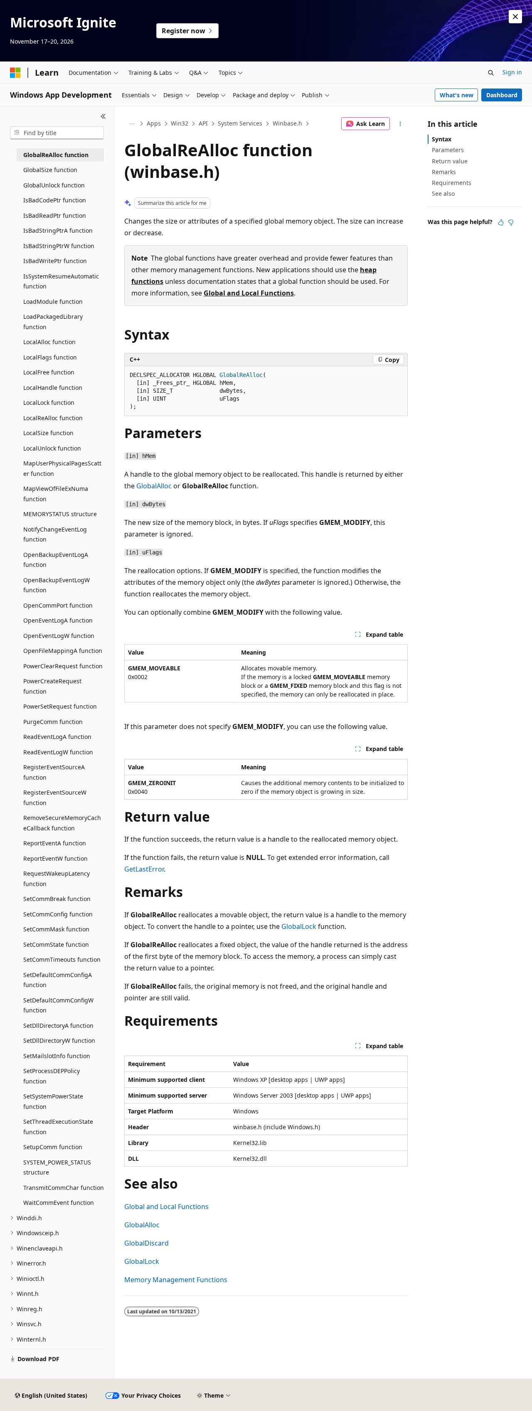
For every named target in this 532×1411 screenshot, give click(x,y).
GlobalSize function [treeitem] (50, 170)
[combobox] (57, 133)
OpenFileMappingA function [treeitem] (62, 651)
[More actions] (400, 124)
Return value (450, 161)
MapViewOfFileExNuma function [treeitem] (55, 494)
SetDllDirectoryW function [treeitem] (59, 1040)
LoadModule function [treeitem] (53, 301)
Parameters (448, 150)
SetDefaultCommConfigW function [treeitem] (58, 1005)
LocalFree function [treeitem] (48, 372)
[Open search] (491, 72)
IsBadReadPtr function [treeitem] (54, 215)
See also (443, 193)
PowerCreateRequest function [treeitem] (52, 686)
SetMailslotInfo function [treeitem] (56, 1056)
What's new (456, 95)
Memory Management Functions (175, 1279)
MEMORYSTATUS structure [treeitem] (60, 514)
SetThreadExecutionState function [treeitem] (58, 1127)
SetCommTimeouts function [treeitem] (62, 959)
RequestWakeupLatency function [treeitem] (56, 878)
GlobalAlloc (154, 485)
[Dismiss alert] (515, 16)
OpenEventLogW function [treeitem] (58, 636)
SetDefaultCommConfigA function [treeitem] (57, 980)
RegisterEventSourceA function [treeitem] (54, 772)
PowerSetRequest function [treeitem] (60, 706)
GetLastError (144, 869)
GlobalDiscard (146, 1243)
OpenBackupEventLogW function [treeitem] (56, 585)
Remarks (444, 172)
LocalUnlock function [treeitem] (52, 448)
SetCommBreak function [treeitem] (57, 899)
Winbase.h (287, 123)
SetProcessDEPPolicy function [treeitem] (51, 1076)
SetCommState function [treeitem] (56, 944)
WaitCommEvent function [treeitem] (58, 1203)
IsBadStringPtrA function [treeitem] (58, 230)
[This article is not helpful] (511, 222)
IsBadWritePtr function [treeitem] (55, 261)
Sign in (512, 72)
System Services (240, 123)
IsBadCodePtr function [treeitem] (54, 200)
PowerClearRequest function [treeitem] (63, 666)
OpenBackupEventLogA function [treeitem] (55, 560)
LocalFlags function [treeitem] (50, 357)
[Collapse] (103, 116)
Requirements (451, 183)
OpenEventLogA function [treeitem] (58, 620)
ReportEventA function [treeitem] (54, 843)
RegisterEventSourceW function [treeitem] (54, 797)
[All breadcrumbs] (131, 124)
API (203, 123)
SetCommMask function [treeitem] (56, 929)
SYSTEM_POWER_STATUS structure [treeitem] (57, 1167)
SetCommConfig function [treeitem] (58, 914)
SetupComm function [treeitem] (52, 1147)
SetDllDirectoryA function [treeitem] (58, 1025)
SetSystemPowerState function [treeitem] (53, 1101)
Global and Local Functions (249, 293)
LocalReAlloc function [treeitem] (53, 418)
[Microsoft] (15, 72)
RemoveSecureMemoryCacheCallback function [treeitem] (62, 823)
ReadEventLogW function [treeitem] (58, 752)
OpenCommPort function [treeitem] (58, 605)
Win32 (179, 123)
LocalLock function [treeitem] (48, 402)
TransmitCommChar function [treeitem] (63, 1188)
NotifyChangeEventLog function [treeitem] (55, 534)
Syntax (441, 139)
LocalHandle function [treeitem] (52, 388)
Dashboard (501, 95)
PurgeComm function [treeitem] (53, 722)
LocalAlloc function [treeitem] (49, 342)
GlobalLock (298, 926)
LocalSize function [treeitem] (48, 433)
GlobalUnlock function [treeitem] (54, 185)
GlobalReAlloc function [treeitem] (56, 155)
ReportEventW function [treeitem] (55, 858)
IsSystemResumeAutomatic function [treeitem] (61, 281)
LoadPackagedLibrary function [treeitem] (53, 322)
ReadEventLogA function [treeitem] (57, 737)
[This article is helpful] (501, 222)
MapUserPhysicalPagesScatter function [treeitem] (62, 468)
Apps (154, 123)
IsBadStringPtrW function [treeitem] (58, 246)
